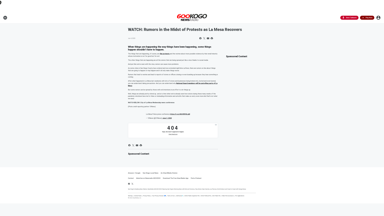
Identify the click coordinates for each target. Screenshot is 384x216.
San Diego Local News (150, 173)
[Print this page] (211, 38)
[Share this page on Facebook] (200, 38)
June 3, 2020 (167, 118)
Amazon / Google (134, 173)
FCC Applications (239, 195)
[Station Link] (192, 18)
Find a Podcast (196, 178)
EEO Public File (216, 195)
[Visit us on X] (132, 184)
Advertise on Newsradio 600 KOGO (148, 178)
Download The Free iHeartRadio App (175, 178)
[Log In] (378, 18)
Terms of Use (171, 195)
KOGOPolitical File (206, 195)
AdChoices (179, 195)
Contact (131, 178)
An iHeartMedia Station (169, 173)
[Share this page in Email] (208, 38)
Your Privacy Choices (157, 195)
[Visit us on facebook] (129, 184)
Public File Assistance (228, 195)
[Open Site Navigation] (5, 18)
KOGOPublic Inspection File (192, 195)
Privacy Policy (146, 195)
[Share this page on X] (204, 38)
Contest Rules (138, 195)
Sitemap (130, 195)
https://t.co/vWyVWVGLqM (180, 114)
